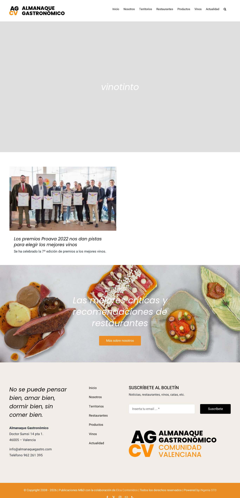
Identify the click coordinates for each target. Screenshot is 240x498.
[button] (225, 9)
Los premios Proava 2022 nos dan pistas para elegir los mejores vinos (63, 193)
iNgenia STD (208, 490)
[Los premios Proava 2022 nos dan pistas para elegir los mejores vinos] (62, 199)
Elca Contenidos (127, 490)
